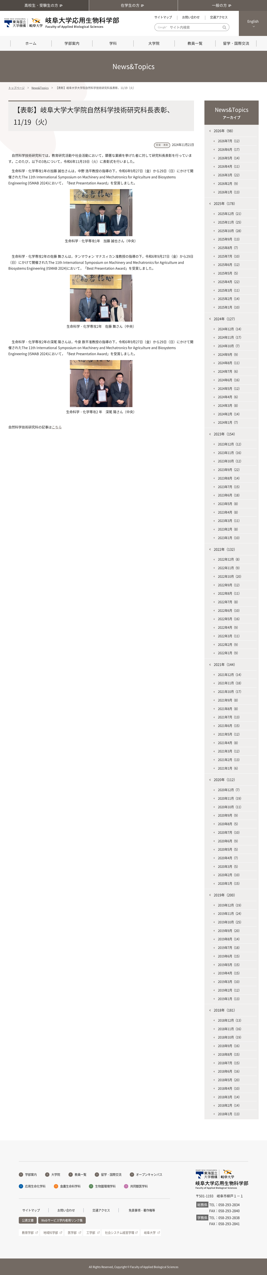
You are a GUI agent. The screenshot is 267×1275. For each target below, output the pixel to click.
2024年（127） (225, 318)
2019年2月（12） (229, 990)
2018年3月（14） (229, 1097)
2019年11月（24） (230, 913)
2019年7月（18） (229, 947)
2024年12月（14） (230, 329)
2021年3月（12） (229, 751)
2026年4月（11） (229, 166)
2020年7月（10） (229, 832)
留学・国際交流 (236, 43)
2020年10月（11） (230, 807)
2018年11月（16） (230, 1029)
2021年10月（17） (230, 691)
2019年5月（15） (229, 964)
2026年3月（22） (229, 175)
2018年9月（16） (229, 1045)
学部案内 (71, 43)
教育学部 (28, 1232)
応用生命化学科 (35, 1186)
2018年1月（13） (229, 1114)
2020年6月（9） (229, 841)
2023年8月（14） (229, 478)
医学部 (72, 1232)
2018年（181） (225, 1010)
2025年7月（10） (229, 256)
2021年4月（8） (229, 742)
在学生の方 (130, 5)
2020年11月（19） (230, 798)
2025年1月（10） (229, 307)
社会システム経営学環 (119, 1232)
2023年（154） (225, 433)
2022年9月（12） (229, 585)
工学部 (90, 1232)
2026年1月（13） (229, 192)
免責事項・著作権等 (142, 1210)
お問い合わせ (191, 17)
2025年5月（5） (229, 273)
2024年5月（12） (229, 388)
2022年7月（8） (229, 602)
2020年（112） (225, 779)
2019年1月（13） (229, 998)
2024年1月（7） (229, 422)
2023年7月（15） (229, 486)
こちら (57, 426)
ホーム (31, 43)
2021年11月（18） (230, 683)
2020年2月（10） (229, 875)
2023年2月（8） (229, 529)
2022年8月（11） (229, 593)
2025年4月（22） (229, 281)
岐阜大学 (150, 1232)
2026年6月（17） (229, 149)
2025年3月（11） (229, 290)
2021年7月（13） (229, 717)
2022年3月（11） (229, 636)
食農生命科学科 (70, 1186)
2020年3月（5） (229, 866)
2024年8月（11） (229, 362)
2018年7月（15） (229, 1063)
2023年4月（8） (229, 512)
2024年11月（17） (230, 337)
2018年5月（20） (229, 1080)
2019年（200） (225, 894)
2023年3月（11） (229, 520)
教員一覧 (195, 43)
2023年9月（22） (229, 469)
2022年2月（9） (229, 644)
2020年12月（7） (229, 789)
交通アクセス (219, 17)
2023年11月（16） (230, 452)
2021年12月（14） (230, 674)
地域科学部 (50, 1232)
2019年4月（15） (229, 973)
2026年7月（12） (229, 141)
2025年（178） (225, 203)
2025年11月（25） (230, 222)
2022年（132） (225, 549)
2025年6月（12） (229, 264)
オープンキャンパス (149, 1174)
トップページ (16, 88)
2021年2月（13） (229, 759)
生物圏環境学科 (105, 1186)
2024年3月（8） (229, 405)
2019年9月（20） (229, 930)
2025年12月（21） (230, 213)
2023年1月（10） (229, 537)
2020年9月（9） (229, 815)
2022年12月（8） (229, 559)
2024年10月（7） (229, 346)
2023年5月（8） (229, 503)
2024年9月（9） (229, 354)
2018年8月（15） (229, 1054)
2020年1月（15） (229, 883)
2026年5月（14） (229, 158)
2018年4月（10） (229, 1088)
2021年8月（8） (229, 708)
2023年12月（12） (230, 444)
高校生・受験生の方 (41, 5)
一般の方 (219, 5)
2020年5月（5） (229, 849)
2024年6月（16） (229, 380)
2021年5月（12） (229, 734)
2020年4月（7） (229, 858)
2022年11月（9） (229, 568)
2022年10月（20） (230, 576)
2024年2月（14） (229, 414)
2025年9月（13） (229, 239)
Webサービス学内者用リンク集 (62, 1220)
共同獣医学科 (139, 1186)
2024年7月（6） (229, 371)
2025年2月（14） (229, 298)
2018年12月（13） (230, 1020)
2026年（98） (224, 130)
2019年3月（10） (229, 981)
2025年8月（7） (229, 247)
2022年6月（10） (229, 610)
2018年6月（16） (229, 1071)
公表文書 (28, 1220)
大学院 (154, 43)
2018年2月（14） (229, 1105)
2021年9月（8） (229, 700)
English (253, 21)
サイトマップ (163, 17)
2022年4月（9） (229, 627)
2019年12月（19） (230, 905)
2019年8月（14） (229, 939)
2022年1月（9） (229, 653)
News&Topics (40, 88)
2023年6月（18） (229, 495)
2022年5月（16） (229, 618)
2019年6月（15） (229, 956)
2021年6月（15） (229, 725)
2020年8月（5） (229, 824)
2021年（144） (225, 664)
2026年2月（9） (229, 183)
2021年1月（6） (229, 768)
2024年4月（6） (229, 397)
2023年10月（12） (230, 461)
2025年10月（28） (230, 230)
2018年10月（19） (230, 1037)
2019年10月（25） (230, 922)
